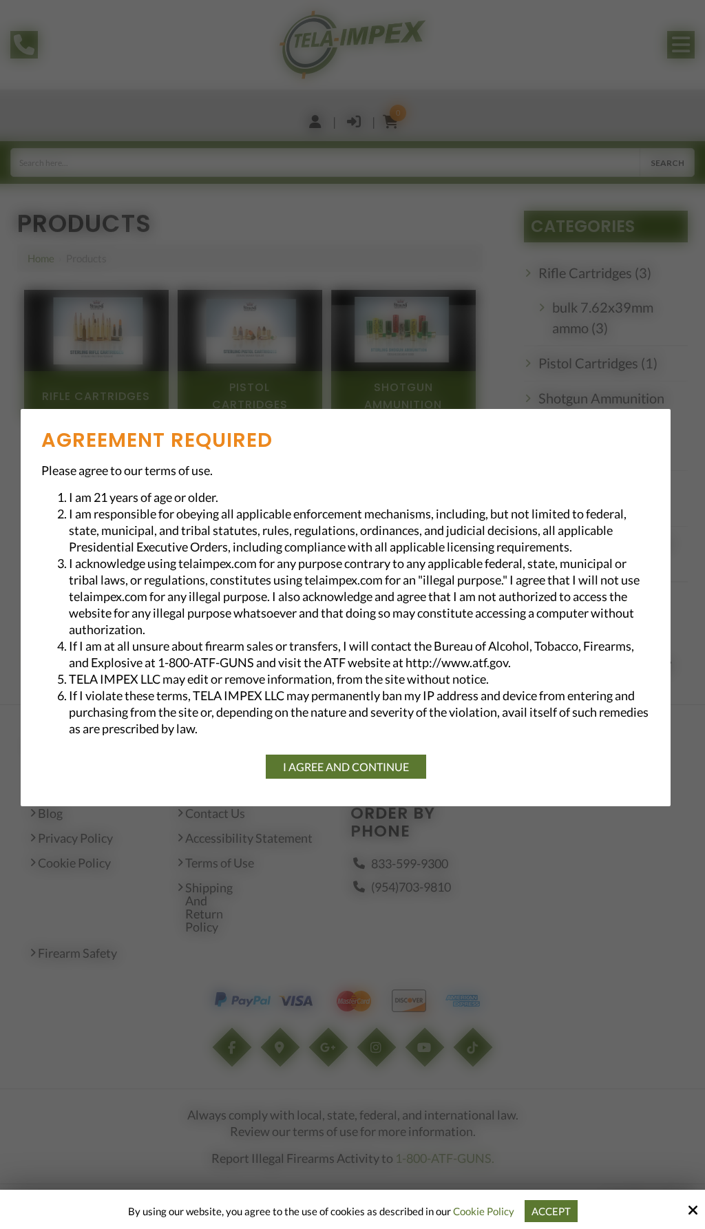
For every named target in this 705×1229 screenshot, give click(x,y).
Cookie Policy (483, 1211)
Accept (551, 1211)
